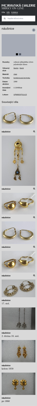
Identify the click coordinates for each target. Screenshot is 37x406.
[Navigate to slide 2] (20, 54)
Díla (3, 12)
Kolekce (14, 12)
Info (8, 12)
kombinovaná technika (22, 78)
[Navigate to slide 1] (17, 54)
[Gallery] (18, 45)
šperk (22, 68)
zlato (15, 74)
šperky (16, 68)
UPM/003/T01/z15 (20, 95)
